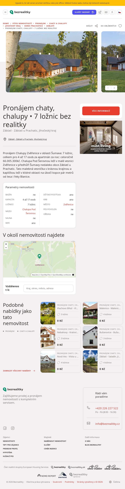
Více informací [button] (101, 111)
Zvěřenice (68, 204)
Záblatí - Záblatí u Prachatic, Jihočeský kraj (27, 139)
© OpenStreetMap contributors (61, 275)
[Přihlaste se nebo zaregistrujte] (112, 12)
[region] (39, 259)
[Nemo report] (47, 475)
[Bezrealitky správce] (78, 475)
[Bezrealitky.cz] (58, 467)
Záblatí (50, 26)
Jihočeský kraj (13, 26)
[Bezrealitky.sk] (76, 467)
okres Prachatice (33, 26)
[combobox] (48, 288)
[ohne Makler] (95, 467)
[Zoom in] (6, 244)
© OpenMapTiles (45, 275)
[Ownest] (62, 475)
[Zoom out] (6, 247)
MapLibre (35, 275)
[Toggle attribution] (73, 274)
